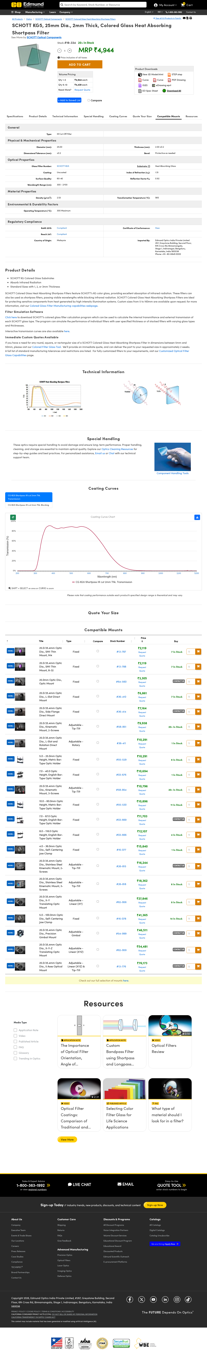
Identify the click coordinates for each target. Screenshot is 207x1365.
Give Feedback (64, 1240)
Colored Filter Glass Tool (46, 347)
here (66, 331)
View (157, 227)
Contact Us (191, 12)
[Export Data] (197, 517)
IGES (144, 85)
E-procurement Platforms (115, 1261)
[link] (188, 2)
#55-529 (121, 759)
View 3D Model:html (152, 74)
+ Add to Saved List (69, 100)
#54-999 (121, 933)
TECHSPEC (17, 1266)
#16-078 (121, 918)
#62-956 (121, 902)
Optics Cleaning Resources (117, 449)
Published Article (28, 1041)
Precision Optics (64, 1254)
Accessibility (68, 1311)
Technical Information (65, 116)
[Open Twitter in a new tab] (141, 1300)
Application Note (28, 1030)
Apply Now (163, 1243)
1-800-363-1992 (175, 12)
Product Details (38, 116)
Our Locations (17, 1240)
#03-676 (121, 774)
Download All (174, 90)
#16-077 (121, 849)
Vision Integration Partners (116, 1230)
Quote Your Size (142, 116)
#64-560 (121, 681)
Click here (11, 317)
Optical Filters (63, 1260)
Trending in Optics (29, 1058)
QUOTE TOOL (169, 1185)
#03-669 (121, 819)
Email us (100, 453)
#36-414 (121, 711)
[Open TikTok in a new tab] (188, 1300)
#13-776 (121, 966)
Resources (192, 116)
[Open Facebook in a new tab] (129, 1300)
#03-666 (121, 834)
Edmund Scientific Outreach (116, 1256)
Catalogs (155, 1224)
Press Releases (18, 1251)
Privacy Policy (18, 1311)
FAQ (21, 1047)
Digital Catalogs (157, 1230)
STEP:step (176, 74)
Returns (61, 1230)
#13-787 (121, 651)
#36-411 (121, 743)
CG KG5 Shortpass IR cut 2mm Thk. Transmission (24, 497)
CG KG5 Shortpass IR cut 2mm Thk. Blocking (28, 504)
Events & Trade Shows (21, 1235)
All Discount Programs (114, 1224)
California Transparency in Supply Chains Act (33, 1317)
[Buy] (198, 652)
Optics (29, 19)
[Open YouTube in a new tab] (153, 1300)
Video (22, 1035)
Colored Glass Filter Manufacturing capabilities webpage (64, 305)
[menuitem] (19, 12)
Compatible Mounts (168, 116)
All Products (17, 19)
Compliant (62, 227)
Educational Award (112, 1246)
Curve (145, 79)
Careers (15, 1246)
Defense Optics (64, 1276)
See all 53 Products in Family (168, 18)
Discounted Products (113, 1251)
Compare (96, 100)
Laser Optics (63, 1265)
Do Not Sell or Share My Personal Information (74, 1314)
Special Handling (94, 116)
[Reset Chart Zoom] (13, 517)
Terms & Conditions (51, 1311)
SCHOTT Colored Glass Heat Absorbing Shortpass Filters (90, 19)
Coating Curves (118, 116)
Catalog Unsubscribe (159, 1235)
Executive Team (18, 1230)
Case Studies (17, 1256)
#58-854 (121, 789)
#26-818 (121, 884)
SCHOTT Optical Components (48, 19)
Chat (111, 453)
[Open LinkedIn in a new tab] (165, 1300)
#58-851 (121, 726)
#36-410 (121, 696)
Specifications (15, 116)
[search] (103, 4)
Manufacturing (34, 12)
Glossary (24, 1052)
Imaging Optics (64, 1270)
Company (65, 12)
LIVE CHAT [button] (82, 1184)
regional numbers (37, 1189)
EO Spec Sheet (150, 90)
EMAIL (128, 1184)
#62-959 (121, 950)
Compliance (16, 1261)
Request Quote (82, 89)
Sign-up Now (155, 1205)
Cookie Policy (33, 1311)
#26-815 (121, 866)
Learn (52, 12)
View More (67, 1139)
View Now (79, 1054)
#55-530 (121, 804)
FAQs (59, 1235)
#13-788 (121, 666)
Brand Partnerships (20, 1272)
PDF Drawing (178, 79)
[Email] (184, 18)
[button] (176, 11)
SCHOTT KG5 (63, 166)
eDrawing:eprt (163, 85)
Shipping (61, 1224)
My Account (166, 5)
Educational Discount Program (118, 1240)
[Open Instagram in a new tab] (177, 1300)
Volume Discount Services (115, 1235)
